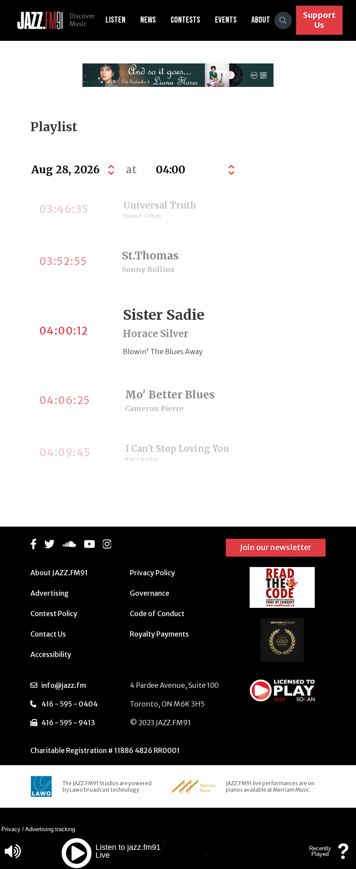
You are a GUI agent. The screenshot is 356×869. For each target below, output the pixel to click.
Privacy (10, 829)
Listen (115, 20)
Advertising (49, 593)
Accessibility (50, 654)
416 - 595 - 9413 (68, 722)
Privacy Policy (152, 572)
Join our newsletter (275, 547)
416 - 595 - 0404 (69, 704)
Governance (149, 593)
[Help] (343, 855)
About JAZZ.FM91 (59, 572)
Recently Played (320, 851)
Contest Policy (53, 613)
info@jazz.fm (63, 685)
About (260, 20)
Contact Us (48, 634)
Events (226, 20)
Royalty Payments (159, 634)
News (148, 20)
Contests (185, 20)
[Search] (283, 20)
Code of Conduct (157, 613)
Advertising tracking (50, 829)
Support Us (319, 20)
